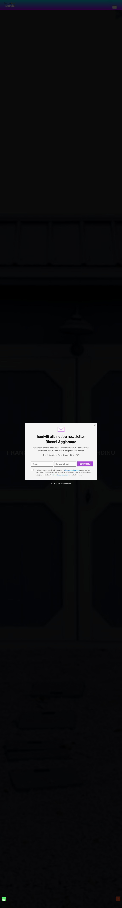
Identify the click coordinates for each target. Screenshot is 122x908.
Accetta (40, 468)
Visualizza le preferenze (81, 468)
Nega (60, 468)
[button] (91, 439)
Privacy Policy (74, 460)
